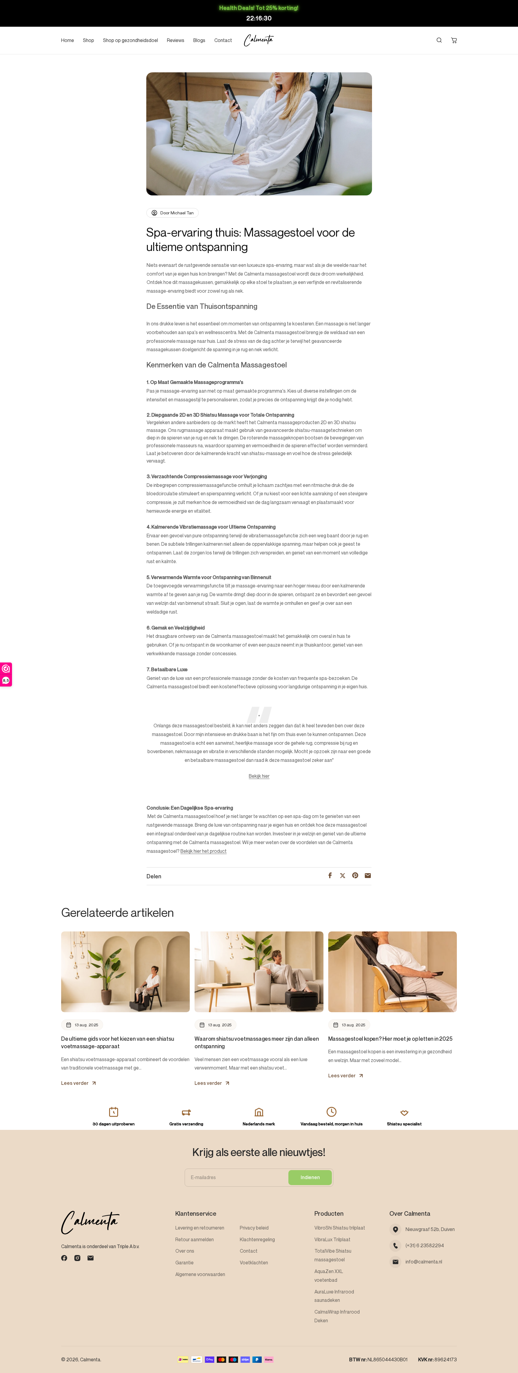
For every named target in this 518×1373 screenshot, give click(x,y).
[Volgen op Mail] (91, 1258)
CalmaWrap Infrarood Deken (337, 1316)
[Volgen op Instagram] (77, 1258)
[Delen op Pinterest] (355, 876)
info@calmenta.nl (424, 1262)
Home (67, 40)
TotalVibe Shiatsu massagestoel (332, 1255)
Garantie (184, 1263)
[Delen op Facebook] (330, 876)
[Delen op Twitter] (342, 876)
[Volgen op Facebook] (64, 1258)
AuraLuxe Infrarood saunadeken (334, 1296)
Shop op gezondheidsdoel (130, 40)
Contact (223, 40)
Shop (88, 40)
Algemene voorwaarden (200, 1274)
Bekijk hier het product (203, 851)
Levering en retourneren (199, 1228)
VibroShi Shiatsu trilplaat (339, 1228)
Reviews (175, 40)
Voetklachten (254, 1263)
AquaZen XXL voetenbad (328, 1275)
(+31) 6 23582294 (425, 1245)
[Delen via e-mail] (367, 876)
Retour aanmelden (194, 1239)
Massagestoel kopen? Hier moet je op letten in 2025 (390, 1038)
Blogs (199, 40)
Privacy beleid (254, 1228)
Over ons (184, 1251)
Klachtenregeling (257, 1239)
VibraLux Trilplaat (332, 1239)
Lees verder (74, 1083)
